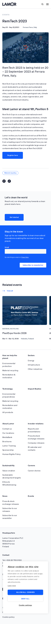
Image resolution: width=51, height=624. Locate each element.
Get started (14, 217)
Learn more (12, 586)
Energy (31, 360)
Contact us (7, 429)
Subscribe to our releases (9, 509)
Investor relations (35, 423)
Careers (31, 465)
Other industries (35, 369)
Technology (7, 389)
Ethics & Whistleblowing (9, 483)
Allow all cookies (25, 592)
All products (7, 412)
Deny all (25, 599)
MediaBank (7, 437)
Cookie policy (8, 617)
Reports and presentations (34, 430)
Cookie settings (25, 605)
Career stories (34, 470)
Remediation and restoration (9, 406)
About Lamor (8, 423)
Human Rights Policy (11, 454)
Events (31, 496)
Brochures (7, 441)
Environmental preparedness (8, 395)
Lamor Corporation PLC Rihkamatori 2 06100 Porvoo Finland (12, 542)
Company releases (36, 443)
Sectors (31, 355)
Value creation (8, 470)
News (4, 496)
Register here (12, 155)
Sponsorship (8, 450)
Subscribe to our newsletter (9, 516)
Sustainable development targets (11, 476)
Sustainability (8, 465)
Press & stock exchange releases (36, 437)
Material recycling (10, 173)
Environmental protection (8, 364)
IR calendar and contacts (34, 448)
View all (10, 291)
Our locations (8, 433)
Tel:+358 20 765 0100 (12, 560)
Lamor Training (9, 446)
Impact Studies (34, 389)
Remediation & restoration (8, 376)
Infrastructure (34, 365)
